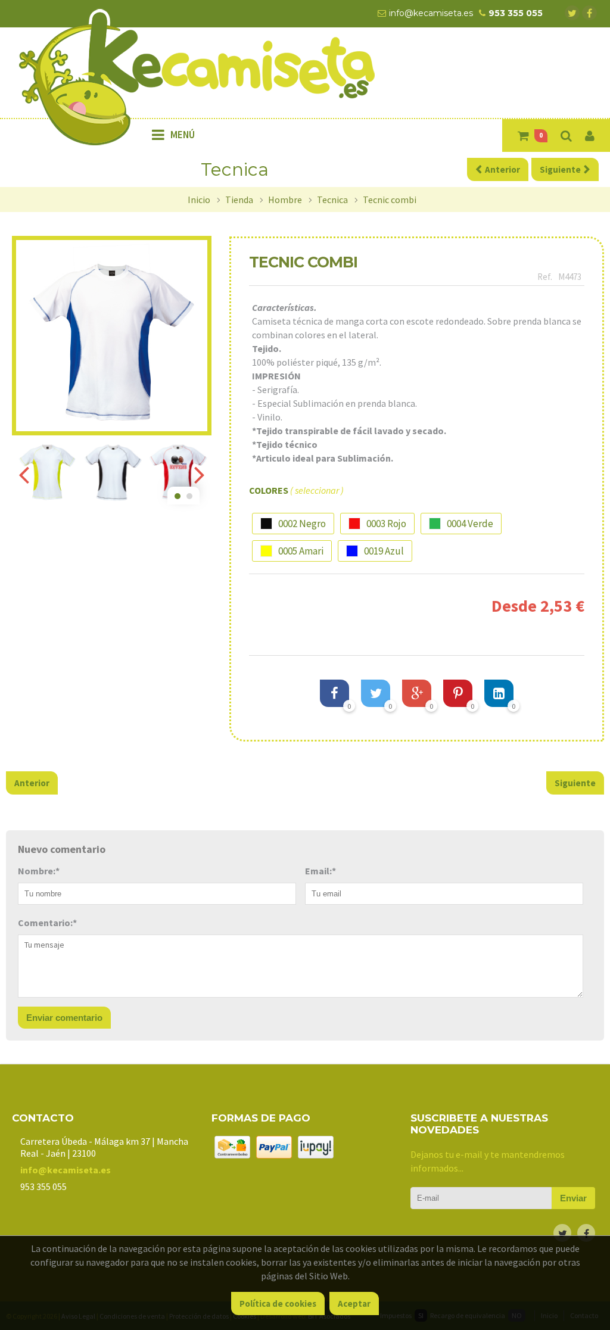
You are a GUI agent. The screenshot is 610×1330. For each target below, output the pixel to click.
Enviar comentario (64, 1018)
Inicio (199, 199)
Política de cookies (277, 1303)
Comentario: (47, 923)
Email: (320, 871)
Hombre (285, 199)
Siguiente (575, 783)
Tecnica (332, 199)
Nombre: (39, 871)
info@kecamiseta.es (65, 1170)
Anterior (31, 783)
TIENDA (239, 199)
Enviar (573, 1198)
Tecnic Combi (389, 199)
